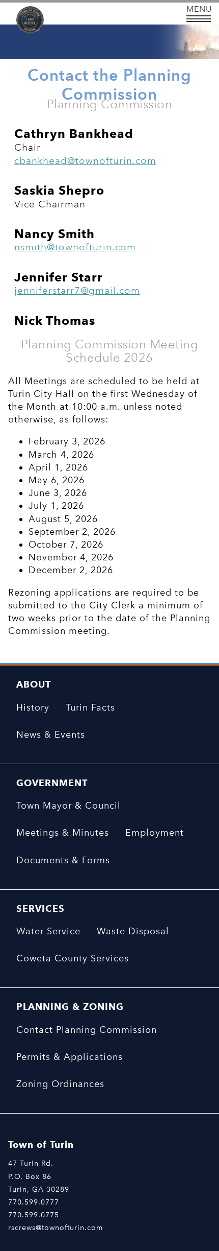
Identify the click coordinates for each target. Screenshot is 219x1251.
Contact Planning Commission (86, 1029)
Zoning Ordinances (60, 1084)
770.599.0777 (33, 1202)
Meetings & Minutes (62, 832)
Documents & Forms (63, 860)
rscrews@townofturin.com (55, 1227)
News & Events (50, 734)
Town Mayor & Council (68, 805)
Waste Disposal (133, 931)
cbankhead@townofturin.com (85, 161)
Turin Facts (90, 707)
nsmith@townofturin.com (75, 247)
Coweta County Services (72, 958)
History (32, 707)
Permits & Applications (69, 1057)
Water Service (48, 931)
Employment (154, 832)
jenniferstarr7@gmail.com (77, 290)
